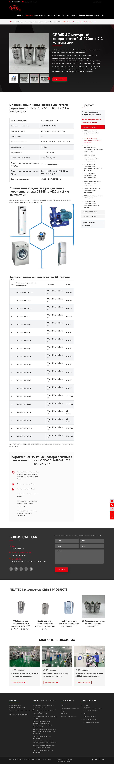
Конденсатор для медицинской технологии (43, 751)
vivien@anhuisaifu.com (30, 1)
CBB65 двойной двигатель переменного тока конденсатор (92, 183)
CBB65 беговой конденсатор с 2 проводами (93, 197)
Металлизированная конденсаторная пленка (91, 113)
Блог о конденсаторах (57, 640)
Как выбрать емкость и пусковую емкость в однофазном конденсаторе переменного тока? (56, 674)
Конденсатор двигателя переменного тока (36, 21)
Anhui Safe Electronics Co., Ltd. (28, 759)
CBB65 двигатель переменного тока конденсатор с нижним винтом (91, 204)
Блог (62, 705)
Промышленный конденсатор (88, 224)
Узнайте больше (18, 682)
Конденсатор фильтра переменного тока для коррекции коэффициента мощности (44, 731)
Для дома (20, 15)
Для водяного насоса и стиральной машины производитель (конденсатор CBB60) (44, 712)
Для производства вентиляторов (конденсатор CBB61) (43, 706)
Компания (66, 15)
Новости (82, 15)
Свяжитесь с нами (92, 15)
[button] (49, 78)
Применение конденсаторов (44, 15)
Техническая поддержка (68, 716)
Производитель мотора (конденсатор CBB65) (45, 717)
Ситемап (60, 759)
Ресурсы (74, 15)
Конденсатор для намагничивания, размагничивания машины (44, 746)
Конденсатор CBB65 (55, 21)
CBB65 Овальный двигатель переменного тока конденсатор (93, 190)
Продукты (29, 15)
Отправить (61, 569)
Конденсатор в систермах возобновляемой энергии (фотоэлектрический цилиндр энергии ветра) (42, 724)
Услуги (58, 15)
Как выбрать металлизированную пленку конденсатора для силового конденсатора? (24, 674)
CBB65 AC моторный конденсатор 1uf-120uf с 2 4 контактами (79, 21)
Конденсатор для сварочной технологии (42, 737)
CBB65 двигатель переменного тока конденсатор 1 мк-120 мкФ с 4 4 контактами (93, 148)
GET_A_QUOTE (59, 79)
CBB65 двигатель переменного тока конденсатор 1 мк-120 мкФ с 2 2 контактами (93, 167)
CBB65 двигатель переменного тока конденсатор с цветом (91, 175)
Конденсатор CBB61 (90, 212)
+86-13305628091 (15, 1)
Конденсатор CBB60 (90, 216)
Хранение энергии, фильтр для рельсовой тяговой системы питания (44, 742)
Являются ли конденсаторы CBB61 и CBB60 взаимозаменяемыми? (89, 674)
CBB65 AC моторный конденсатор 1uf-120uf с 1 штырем (92, 133)
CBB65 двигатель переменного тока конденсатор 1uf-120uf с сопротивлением (91, 158)
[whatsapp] (112, 509)
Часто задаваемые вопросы (70, 708)
